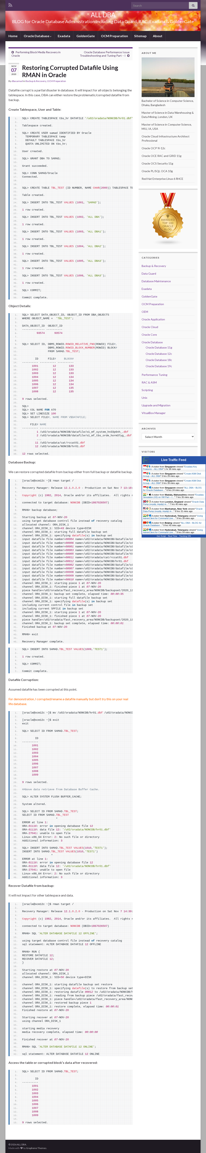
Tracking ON (185, 536)
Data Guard (149, 273)
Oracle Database (37, 36)
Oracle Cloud (150, 327)
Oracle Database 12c (159, 353)
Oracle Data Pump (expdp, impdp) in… (173, 510)
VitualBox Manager (154, 413)
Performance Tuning (154, 374)
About (157, 36)
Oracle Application (153, 319)
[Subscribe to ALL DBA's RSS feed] (10, 4)
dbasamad (17, 81)
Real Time (172, 536)
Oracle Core (149, 334)
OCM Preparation (114, 36)
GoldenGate (85, 36)
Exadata (64, 36)
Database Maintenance (156, 281)
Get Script (161, 536)
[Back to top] (197, 1144)
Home (13, 36)
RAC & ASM (149, 382)
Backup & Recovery (36, 81)
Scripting (147, 390)
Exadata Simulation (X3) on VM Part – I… (173, 496)
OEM (145, 311)
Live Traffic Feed (173, 460)
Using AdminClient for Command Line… (173, 517)
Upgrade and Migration (156, 405)
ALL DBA (103, 15)
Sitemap (140, 36)
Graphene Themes (36, 1148)
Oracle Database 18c (159, 360)
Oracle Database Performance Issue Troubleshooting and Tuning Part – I (105, 53)
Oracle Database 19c (159, 366)
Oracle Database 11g (159, 347)
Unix (144, 397)
